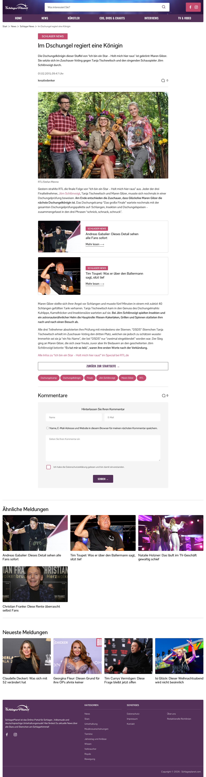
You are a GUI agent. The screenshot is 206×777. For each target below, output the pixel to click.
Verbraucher (90, 748)
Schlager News (27, 26)
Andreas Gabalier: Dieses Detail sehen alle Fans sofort (112, 236)
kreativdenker (46, 80)
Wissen (88, 743)
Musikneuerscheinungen (96, 728)
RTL (141, 377)
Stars (87, 718)
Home (18, 18)
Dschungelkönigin (72, 377)
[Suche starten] (163, 7)
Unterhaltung (91, 723)
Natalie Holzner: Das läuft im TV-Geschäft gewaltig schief (167, 557)
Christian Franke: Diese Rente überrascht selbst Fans (31, 608)
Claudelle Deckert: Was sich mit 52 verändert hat (25, 680)
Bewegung (90, 758)
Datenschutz (133, 713)
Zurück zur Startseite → (103, 366)
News (45, 18)
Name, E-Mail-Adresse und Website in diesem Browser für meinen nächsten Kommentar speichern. (103, 428)
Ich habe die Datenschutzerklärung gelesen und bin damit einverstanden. (89, 466)
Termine (88, 733)
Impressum (132, 718)
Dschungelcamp (49, 377)
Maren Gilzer (127, 377)
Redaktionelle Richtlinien (179, 718)
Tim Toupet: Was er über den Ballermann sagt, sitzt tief (114, 275)
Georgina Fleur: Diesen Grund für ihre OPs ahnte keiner (76, 680)
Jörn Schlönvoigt (69, 193)
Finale (90, 377)
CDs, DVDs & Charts (112, 18)
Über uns (171, 713)
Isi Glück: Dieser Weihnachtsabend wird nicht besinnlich (179, 680)
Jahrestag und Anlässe (96, 738)
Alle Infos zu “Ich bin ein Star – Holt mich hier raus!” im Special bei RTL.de (83, 355)
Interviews (151, 18)
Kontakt (131, 723)
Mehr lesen (93, 244)
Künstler (74, 18)
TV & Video (184, 18)
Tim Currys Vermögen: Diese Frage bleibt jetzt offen (124, 680)
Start (5, 26)
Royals (88, 753)
